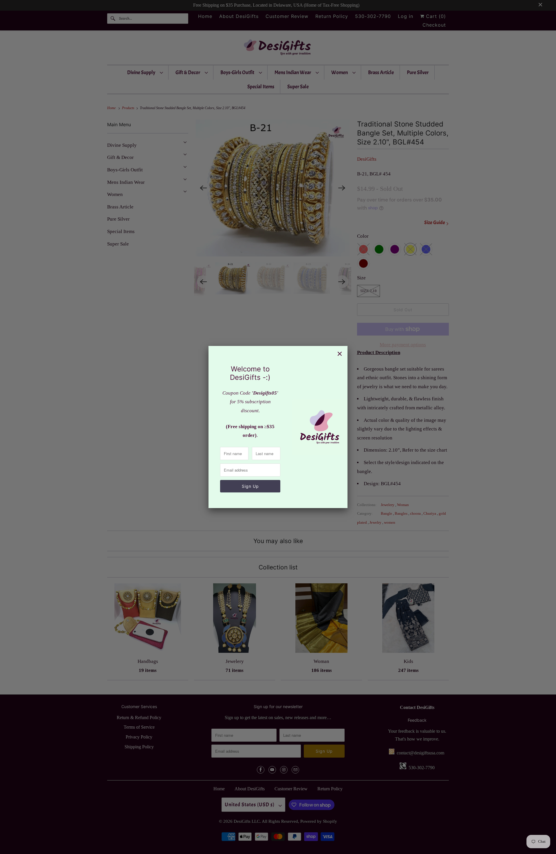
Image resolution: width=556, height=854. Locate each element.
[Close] (339, 353)
